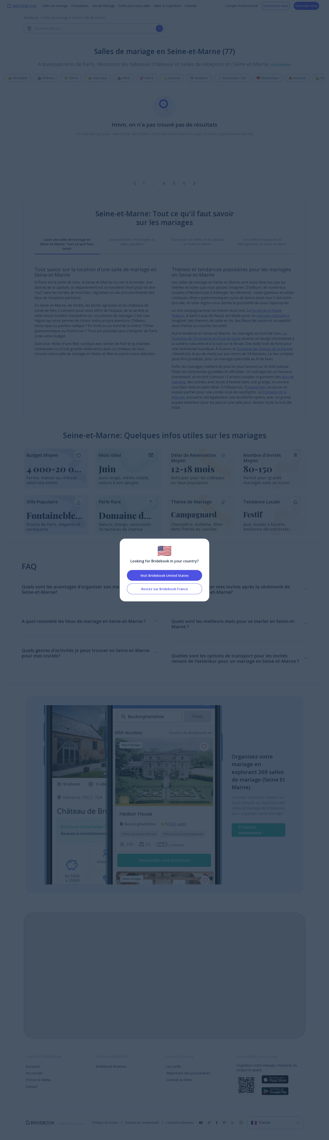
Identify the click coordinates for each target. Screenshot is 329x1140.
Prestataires (80, 6)
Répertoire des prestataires (188, 1073)
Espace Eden (256, 387)
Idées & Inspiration (167, 6)
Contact (32, 1086)
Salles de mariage (55, 6)
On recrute (34, 1073)
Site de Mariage (103, 6)
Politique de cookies (105, 1122)
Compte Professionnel (241, 6)
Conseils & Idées (179, 1079)
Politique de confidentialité (142, 1122)
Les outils (173, 1066)
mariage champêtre (272, 315)
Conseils (191, 6)
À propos (33, 1066)
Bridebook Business (111, 1066)
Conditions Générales (180, 1122)
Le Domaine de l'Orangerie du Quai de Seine (229, 336)
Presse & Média (38, 1079)
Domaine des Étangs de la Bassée (265, 348)
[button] (134, 183)
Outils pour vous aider (134, 6)
